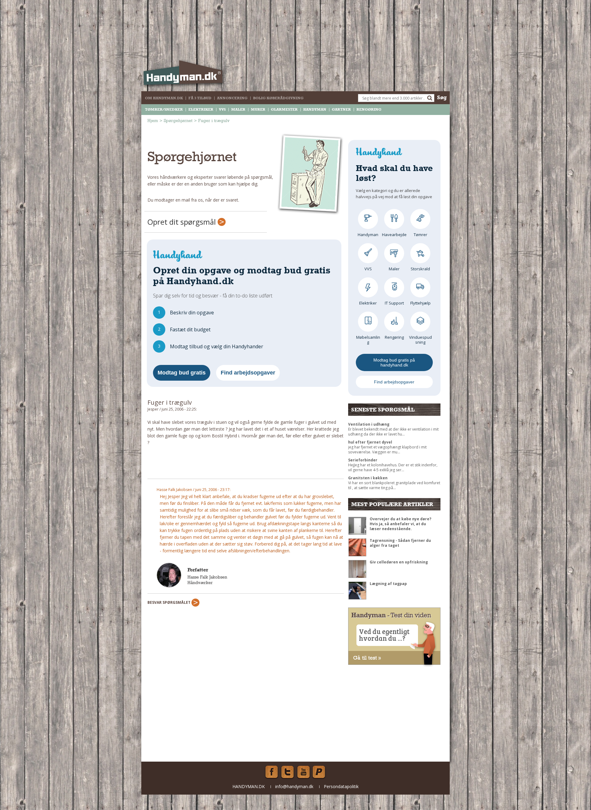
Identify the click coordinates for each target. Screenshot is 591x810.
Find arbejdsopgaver (248, 373)
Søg (442, 97)
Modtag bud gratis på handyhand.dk (394, 362)
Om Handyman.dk (164, 98)
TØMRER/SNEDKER (164, 109)
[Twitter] (287, 772)
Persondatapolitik (341, 786)
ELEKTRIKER (200, 109)
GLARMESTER (284, 109)
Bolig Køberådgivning (278, 98)
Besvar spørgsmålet (169, 602)
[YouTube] (303, 772)
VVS (222, 109)
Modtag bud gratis (182, 373)
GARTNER (341, 109)
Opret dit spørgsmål (182, 222)
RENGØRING (368, 109)
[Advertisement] (245, 465)
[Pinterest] (319, 772)
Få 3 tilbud (199, 98)
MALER (238, 109)
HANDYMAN (314, 109)
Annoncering (232, 98)
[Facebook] (271, 772)
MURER (258, 109)
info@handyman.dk (294, 786)
